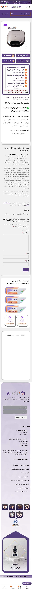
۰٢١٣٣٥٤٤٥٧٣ (23, 435)
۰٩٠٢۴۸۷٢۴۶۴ (23, 446)
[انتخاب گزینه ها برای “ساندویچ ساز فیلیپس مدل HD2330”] (13, 350)
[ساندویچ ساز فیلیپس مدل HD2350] (22, 364)
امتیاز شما (26, 230)
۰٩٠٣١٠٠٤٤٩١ (24, 443)
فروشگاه (21, 97)
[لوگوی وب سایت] (16, 7)
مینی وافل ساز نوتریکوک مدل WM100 (22, 354)
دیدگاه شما (25, 233)
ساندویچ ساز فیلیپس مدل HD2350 (22, 372)
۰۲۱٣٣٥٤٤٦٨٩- (23, 432)
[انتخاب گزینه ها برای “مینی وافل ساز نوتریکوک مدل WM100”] (26, 350)
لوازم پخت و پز (15, 97)
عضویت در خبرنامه (20, 417)
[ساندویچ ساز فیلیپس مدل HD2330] (9, 346)
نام (27, 253)
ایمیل (27, 261)
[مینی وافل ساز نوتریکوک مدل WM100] (22, 346)
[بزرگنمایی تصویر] (26, 46)
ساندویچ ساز (8, 97)
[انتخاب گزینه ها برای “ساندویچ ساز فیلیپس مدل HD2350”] (26, 368)
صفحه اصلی (26, 97)
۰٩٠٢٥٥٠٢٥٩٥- (23, 441)
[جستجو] (12, 14)
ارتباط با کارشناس (22, 321)
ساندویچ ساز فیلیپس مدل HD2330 (9, 354)
